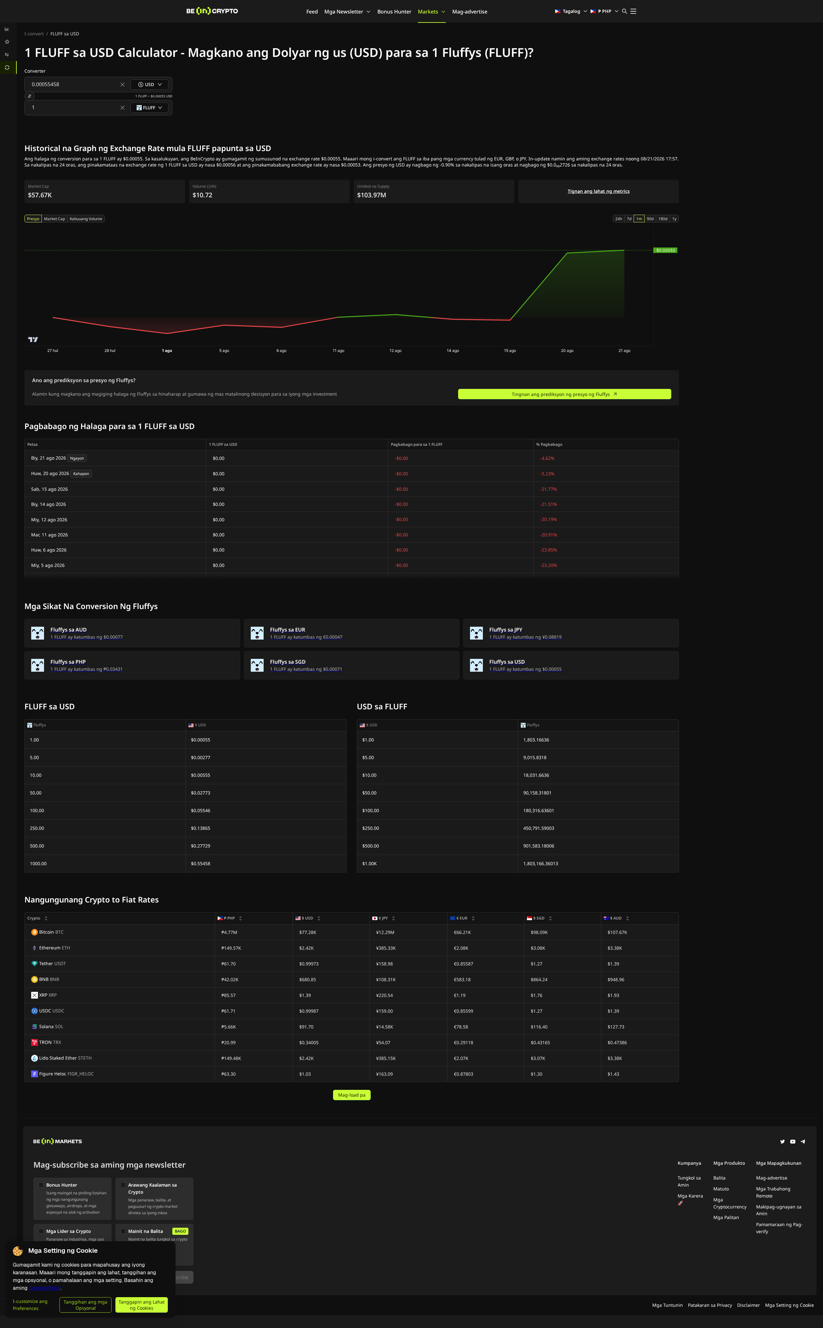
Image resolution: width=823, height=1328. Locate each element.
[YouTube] (793, 1142)
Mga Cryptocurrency (729, 1203)
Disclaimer (748, 1305)
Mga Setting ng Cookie (789, 1305)
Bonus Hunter (394, 11)
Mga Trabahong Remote (773, 1192)
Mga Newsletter (343, 11)
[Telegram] (803, 1142)
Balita (719, 1178)
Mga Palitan (726, 1217)
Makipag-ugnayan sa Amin (778, 1210)
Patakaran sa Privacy (710, 1305)
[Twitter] (782, 1142)
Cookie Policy (44, 1288)
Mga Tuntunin (667, 1305)
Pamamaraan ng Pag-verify (779, 1227)
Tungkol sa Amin (689, 1181)
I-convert (34, 34)
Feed (312, 11)
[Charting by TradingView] (33, 339)
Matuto (721, 1189)
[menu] (8, 48)
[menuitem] (8, 28)
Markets (428, 11)
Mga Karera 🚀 (690, 1199)
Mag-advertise (469, 11)
